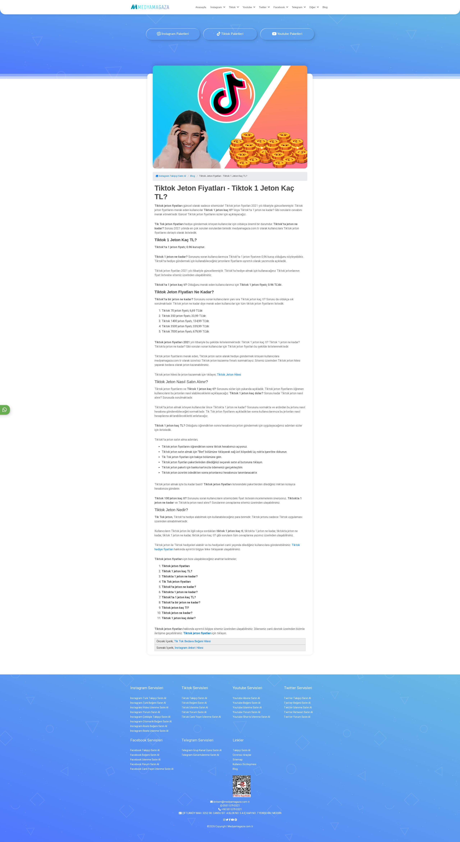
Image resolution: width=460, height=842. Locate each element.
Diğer (312, 7)
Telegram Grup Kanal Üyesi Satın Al (201, 750)
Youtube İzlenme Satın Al (247, 707)
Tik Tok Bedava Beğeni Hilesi (192, 641)
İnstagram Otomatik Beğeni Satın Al (151, 721)
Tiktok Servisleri (194, 688)
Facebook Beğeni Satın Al (144, 754)
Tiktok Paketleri (231, 34)
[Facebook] (230, 819)
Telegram (297, 7)
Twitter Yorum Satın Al (297, 716)
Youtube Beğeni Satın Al (246, 702)
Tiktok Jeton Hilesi (229, 374)
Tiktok (232, 7)
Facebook (279, 7)
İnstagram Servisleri (146, 688)
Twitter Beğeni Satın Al (297, 702)
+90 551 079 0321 (231, 809)
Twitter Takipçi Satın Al (297, 698)
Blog (325, 7)
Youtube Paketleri (289, 34)
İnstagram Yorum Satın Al (145, 712)
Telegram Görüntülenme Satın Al (200, 754)
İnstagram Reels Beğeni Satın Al (148, 726)
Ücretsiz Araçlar (242, 754)
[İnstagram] (224, 819)
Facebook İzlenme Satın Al (145, 759)
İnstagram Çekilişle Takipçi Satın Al (150, 716)
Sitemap (238, 759)
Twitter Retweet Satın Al (298, 712)
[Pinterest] (235, 819)
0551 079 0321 (231, 805)
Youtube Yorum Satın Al (246, 712)
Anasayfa (201, 7)
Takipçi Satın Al (241, 750)
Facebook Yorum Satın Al (144, 764)
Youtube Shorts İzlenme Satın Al (251, 716)
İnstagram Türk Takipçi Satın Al (148, 698)
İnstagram (216, 7)
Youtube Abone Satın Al (246, 698)
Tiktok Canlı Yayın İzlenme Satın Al (201, 716)
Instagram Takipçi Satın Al (172, 176)
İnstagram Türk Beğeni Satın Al (148, 702)
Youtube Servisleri (247, 688)
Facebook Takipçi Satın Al (145, 750)
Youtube (247, 7)
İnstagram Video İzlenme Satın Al (149, 707)
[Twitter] (227, 819)
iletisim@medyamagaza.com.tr (231, 801)
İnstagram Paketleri (175, 34)
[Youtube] (232, 819)
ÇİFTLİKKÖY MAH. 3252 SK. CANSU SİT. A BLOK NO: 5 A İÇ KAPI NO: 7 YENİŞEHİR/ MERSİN (231, 813)
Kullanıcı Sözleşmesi (244, 764)
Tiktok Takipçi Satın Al (194, 698)
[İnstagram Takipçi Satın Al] (150, 6)
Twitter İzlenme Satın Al (298, 707)
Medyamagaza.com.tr (240, 826)
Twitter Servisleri (298, 688)
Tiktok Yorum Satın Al (193, 712)
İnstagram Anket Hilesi (189, 647)
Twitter (262, 7)
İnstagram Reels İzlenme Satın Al (149, 730)
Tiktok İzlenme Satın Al (194, 707)
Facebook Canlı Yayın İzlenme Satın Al (151, 768)
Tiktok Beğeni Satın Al (194, 702)
